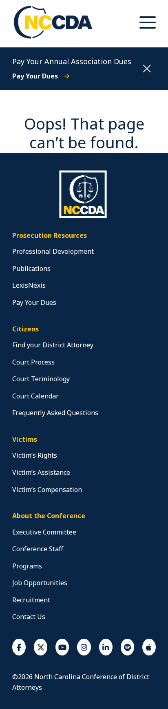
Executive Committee (44, 532)
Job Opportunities (39, 582)
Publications (31, 268)
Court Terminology (41, 378)
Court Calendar (35, 395)
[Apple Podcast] (149, 647)
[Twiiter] (40, 647)
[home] (84, 216)
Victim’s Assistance (41, 472)
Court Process (33, 362)
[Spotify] (127, 647)
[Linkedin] (106, 647)
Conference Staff (37, 548)
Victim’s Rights (34, 455)
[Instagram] (84, 647)
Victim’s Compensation (47, 489)
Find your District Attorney (52, 344)
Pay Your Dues (36, 76)
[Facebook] (19, 647)
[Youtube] (62, 647)
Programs (27, 565)
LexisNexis (29, 285)
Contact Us (28, 616)
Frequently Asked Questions (55, 412)
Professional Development (53, 251)
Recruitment (31, 599)
